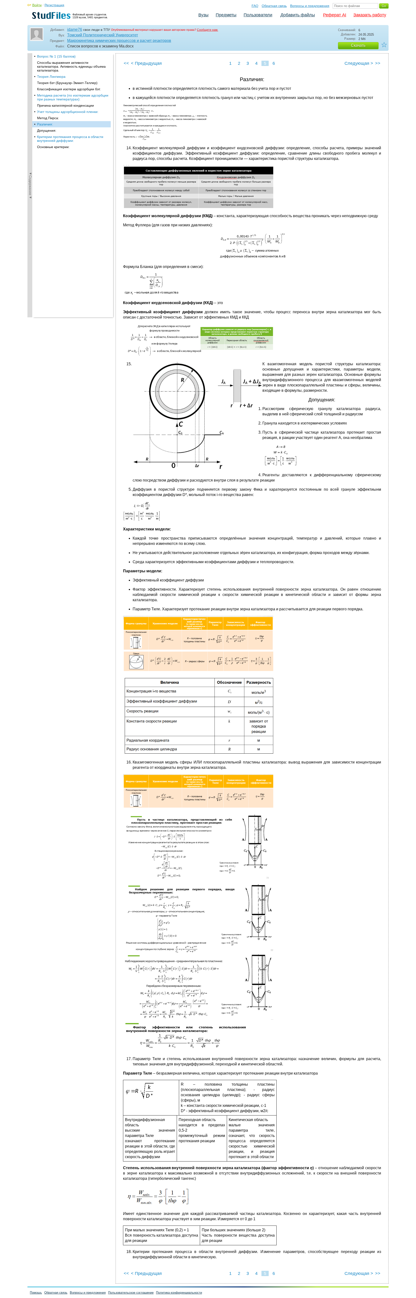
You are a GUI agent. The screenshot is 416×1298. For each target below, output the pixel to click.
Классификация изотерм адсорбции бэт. (69, 89)
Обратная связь (274, 6)
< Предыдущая (146, 63)
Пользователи (258, 15)
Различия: (45, 124)
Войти (37, 5)
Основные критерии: (53, 147)
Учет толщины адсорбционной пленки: (67, 112)
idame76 (74, 29)
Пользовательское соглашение (131, 1292)
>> (377, 63)
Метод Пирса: (48, 118)
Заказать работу (369, 15)
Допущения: (46, 130)
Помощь (36, 1292)
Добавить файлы (297, 15)
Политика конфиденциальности (179, 1292)
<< (126, 63)
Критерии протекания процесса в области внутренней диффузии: (70, 139)
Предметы (226, 15)
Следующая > (358, 63)
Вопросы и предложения (309, 6)
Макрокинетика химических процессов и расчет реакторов (119, 41)
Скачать (358, 45)
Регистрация (54, 5)
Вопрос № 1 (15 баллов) (56, 56)
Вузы (203, 15)
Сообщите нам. (207, 29)
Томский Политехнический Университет (102, 35)
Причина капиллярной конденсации (65, 105)
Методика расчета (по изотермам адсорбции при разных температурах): (72, 97)
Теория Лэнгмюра (51, 76)
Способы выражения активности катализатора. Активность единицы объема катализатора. (71, 66)
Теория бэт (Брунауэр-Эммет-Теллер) (67, 83)
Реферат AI (334, 15)
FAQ (255, 6)
